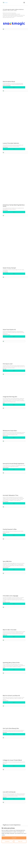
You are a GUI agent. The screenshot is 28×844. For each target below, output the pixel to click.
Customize (7, 841)
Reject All (20, 841)
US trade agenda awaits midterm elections (13, 9)
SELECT (14, 87)
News (15, 10)
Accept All (14, 837)
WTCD (5, 10)
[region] (14, 835)
